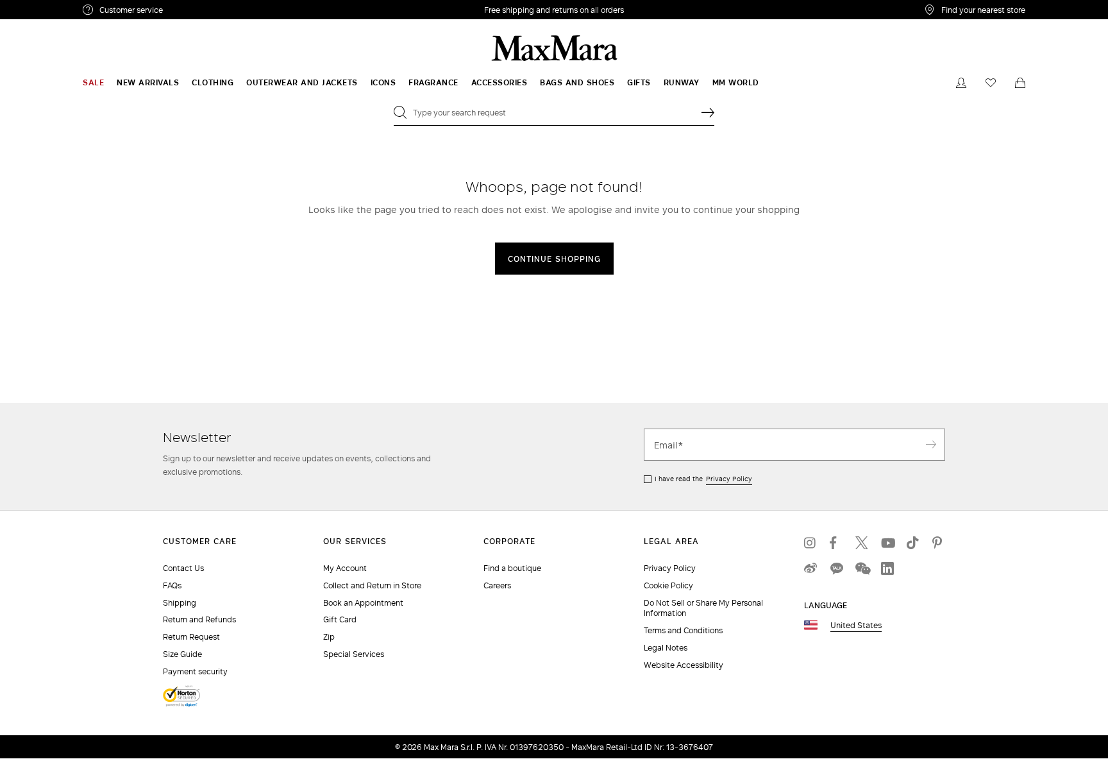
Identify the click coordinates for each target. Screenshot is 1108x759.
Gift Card (340, 619)
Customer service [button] (186, 11)
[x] (861, 542)
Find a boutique (512, 568)
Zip (329, 636)
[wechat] (861, 568)
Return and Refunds (199, 619)
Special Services (353, 654)
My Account (345, 568)
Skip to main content (48, 7)
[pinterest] (938, 542)
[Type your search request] (707, 112)
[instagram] (810, 542)
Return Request (191, 636)
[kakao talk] (836, 568)
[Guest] (961, 83)
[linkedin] (887, 568)
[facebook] (836, 542)
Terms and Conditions (683, 630)
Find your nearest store (983, 9)
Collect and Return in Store (372, 585)
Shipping (179, 602)
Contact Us (183, 568)
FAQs (172, 585)
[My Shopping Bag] (1020, 83)
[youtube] (887, 542)
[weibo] (810, 568)
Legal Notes (665, 647)
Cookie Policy (668, 585)
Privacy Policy (729, 478)
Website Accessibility (683, 665)
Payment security (195, 671)
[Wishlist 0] (991, 83)
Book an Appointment (363, 602)
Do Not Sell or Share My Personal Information (703, 608)
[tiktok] (913, 542)
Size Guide (182, 654)
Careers (497, 585)
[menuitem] (93, 82)
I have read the (703, 478)
